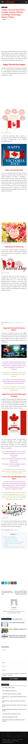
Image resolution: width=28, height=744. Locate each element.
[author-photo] (14, 605)
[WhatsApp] (9, 583)
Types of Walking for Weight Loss (18, 629)
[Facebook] (2, 583)
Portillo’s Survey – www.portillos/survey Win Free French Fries (14, 697)
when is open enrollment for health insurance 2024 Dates (7, 593)
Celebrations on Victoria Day (11, 540)
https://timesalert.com (14, 609)
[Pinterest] (12, 583)
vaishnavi (4, 19)
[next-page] (4, 642)
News (6, 7)
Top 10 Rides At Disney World (16, 622)
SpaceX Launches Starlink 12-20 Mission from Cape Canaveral (13, 720)
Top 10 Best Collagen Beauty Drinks (10, 717)
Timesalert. (16, 530)
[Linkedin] (15, 583)
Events (3, 7)
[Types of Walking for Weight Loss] (4, 630)
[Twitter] (5, 583)
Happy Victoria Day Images (8, 536)
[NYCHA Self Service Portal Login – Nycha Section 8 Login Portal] (4, 637)
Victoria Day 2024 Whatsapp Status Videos (14, 547)
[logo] (14, 2)
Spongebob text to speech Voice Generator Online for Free (13, 701)
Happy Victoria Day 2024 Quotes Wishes (14, 541)
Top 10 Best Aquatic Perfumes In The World (11, 693)
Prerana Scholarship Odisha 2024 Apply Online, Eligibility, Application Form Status (20, 593)
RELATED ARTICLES (6, 619)
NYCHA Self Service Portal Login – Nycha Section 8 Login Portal (14, 706)
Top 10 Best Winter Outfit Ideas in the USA (11, 713)
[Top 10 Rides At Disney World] (4, 624)
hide (16, 534)
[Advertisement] (14, 35)
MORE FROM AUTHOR (17, 619)
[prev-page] (2, 642)
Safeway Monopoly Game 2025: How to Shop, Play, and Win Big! (14, 710)
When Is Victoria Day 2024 (10, 538)
